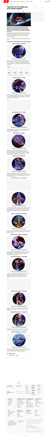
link (16, 391)
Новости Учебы (19, 410)
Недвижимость (28, 410)
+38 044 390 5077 (18, 386)
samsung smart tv (41, 431)
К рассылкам (20, 421)
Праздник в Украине (16, 1)
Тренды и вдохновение (29, 413)
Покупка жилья (28, 412)
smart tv (37, 431)
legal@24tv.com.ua (35, 427)
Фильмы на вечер (10, 413)
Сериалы (9, 415)
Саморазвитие (19, 415)
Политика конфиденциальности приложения (34, 390)
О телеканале (27, 389)
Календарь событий (29, 1)
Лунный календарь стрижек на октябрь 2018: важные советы (18, 39)
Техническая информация (39, 385)
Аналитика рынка (28, 411)
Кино (9, 410)
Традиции (11, 1)
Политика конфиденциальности (34, 385)
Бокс (35, 411)
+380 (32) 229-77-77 (30, 426)
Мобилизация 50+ (28, 401)
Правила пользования (28, 393)
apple (32, 431)
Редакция (26, 386)
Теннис (36, 413)
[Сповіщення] (43, 1)
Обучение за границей (20, 416)
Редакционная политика (27, 387)
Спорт (36, 410)
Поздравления (22, 1)
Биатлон (36, 414)
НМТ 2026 (18, 414)
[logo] (6, 1)
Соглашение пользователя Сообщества (33, 392)
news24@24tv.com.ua (10, 386)
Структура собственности (39, 389)
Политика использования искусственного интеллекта (33, 388)
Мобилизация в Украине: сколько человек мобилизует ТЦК (30, 407)
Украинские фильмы (10, 412)
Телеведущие (27, 390)
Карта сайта (39, 392)
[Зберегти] (28, 11)
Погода (9, 405)
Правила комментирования (34, 394)
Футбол (36, 412)
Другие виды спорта (37, 415)
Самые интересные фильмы (11, 411)
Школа (18, 413)
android (28, 431)
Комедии (9, 414)
